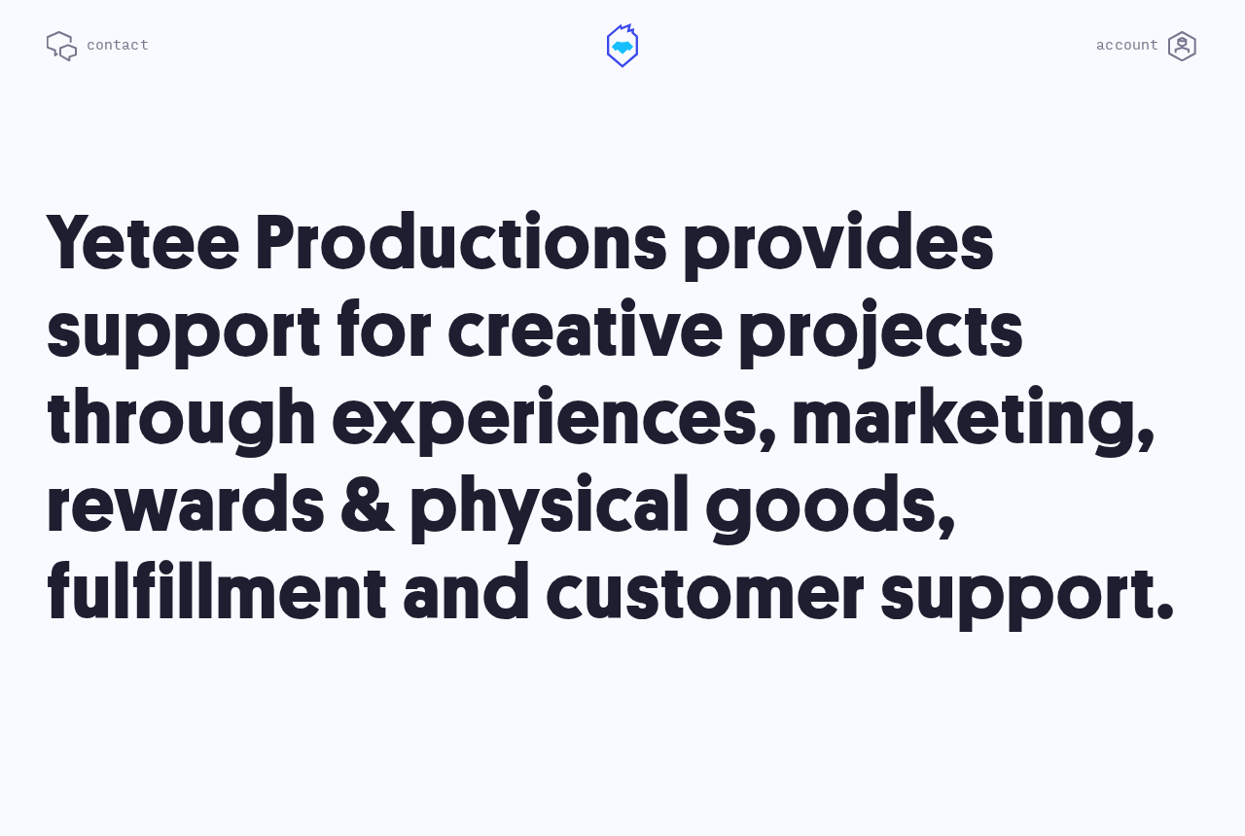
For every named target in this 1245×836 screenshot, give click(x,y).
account (1131, 45)
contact (113, 45)
